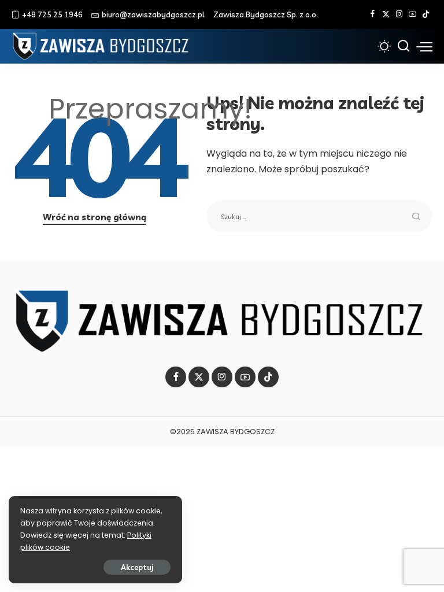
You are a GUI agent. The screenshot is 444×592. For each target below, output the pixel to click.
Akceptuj (137, 567)
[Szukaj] (403, 46)
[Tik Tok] (425, 14)
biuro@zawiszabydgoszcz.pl (153, 14)
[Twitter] (386, 14)
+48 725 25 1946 (52, 14)
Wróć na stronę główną (94, 217)
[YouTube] (412, 14)
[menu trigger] (424, 46)
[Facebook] (372, 14)
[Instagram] (399, 14)
